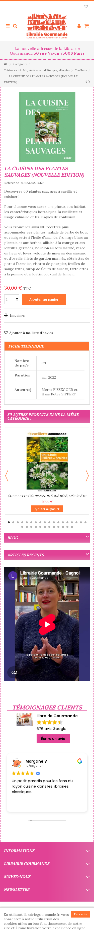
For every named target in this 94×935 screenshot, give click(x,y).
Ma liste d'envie (86, 7)
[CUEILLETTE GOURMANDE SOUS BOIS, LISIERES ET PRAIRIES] (47, 461)
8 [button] (40, 522)
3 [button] (18, 522)
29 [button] (67, 527)
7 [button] (36, 522)
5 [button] (27, 522)
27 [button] (58, 527)
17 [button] (81, 522)
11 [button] (54, 522)
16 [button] (76, 522)
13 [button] (63, 522)
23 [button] (40, 527)
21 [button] (31, 527)
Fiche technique (26, 346)
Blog (12, 537)
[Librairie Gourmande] (47, 25)
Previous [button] (6, 475)
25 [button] (49, 527)
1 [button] (9, 522)
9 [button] (45, 522)
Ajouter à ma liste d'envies (31, 333)
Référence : (12, 183)
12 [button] (58, 522)
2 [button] (13, 522)
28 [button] (63, 527)
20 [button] (27, 527)
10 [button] (49, 522)
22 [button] (36, 527)
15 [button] (72, 522)
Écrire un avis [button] (53, 738)
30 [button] (72, 527)
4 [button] (22, 522)
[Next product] (89, 82)
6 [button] (31, 522)
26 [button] (54, 527)
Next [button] (87, 475)
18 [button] (85, 522)
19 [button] (22, 527)
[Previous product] (86, 82)
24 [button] (45, 527)
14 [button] (67, 522)
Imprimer (17, 315)
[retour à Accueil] (5, 64)
